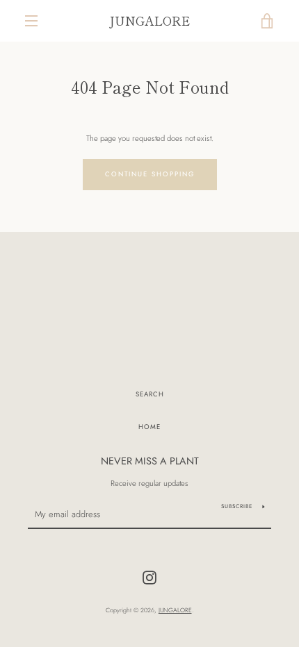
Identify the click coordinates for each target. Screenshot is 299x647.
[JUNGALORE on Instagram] (149, 576)
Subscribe (236, 506)
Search (150, 394)
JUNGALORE (149, 20)
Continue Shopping (150, 174)
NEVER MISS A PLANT (150, 461)
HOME (149, 427)
